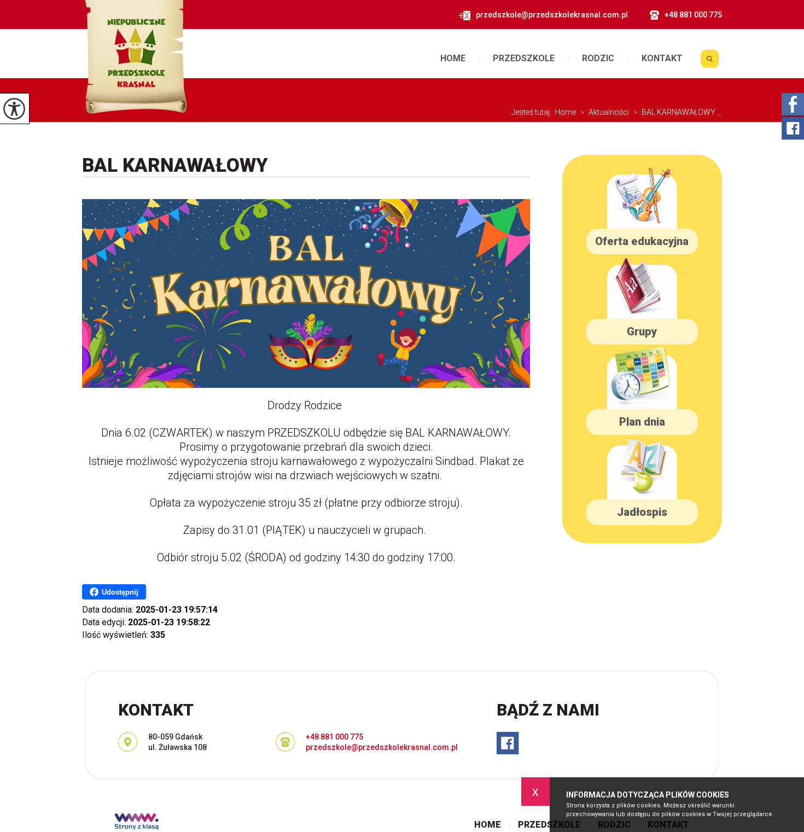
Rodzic (598, 58)
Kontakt (662, 58)
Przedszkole (524, 58)
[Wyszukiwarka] (709, 62)
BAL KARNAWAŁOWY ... (677, 112)
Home (452, 58)
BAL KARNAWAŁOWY (175, 166)
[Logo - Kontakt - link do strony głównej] (134, 57)
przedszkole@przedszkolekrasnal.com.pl (552, 14)
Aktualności (604, 112)
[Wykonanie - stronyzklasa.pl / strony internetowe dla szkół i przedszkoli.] (137, 822)
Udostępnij (120, 592)
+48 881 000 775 (693, 14)
